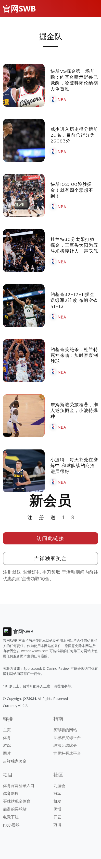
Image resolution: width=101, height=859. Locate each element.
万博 (57, 824)
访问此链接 (50, 538)
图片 (7, 753)
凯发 (57, 801)
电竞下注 (11, 817)
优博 (57, 809)
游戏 (7, 745)
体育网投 (11, 793)
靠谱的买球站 (14, 809)
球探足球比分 (65, 745)
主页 (7, 729)
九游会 (59, 785)
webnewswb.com (35, 650)
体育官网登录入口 (18, 785)
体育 (7, 737)
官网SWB (19, 8)
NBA (62, 99)
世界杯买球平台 (67, 737)
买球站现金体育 (16, 801)
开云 (57, 817)
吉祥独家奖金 (50, 558)
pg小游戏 (11, 824)
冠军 (57, 793)
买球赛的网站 (65, 729)
